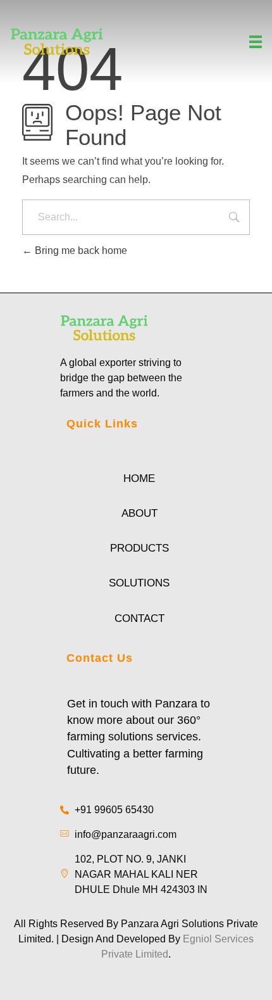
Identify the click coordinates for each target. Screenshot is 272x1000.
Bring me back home (79, 250)
